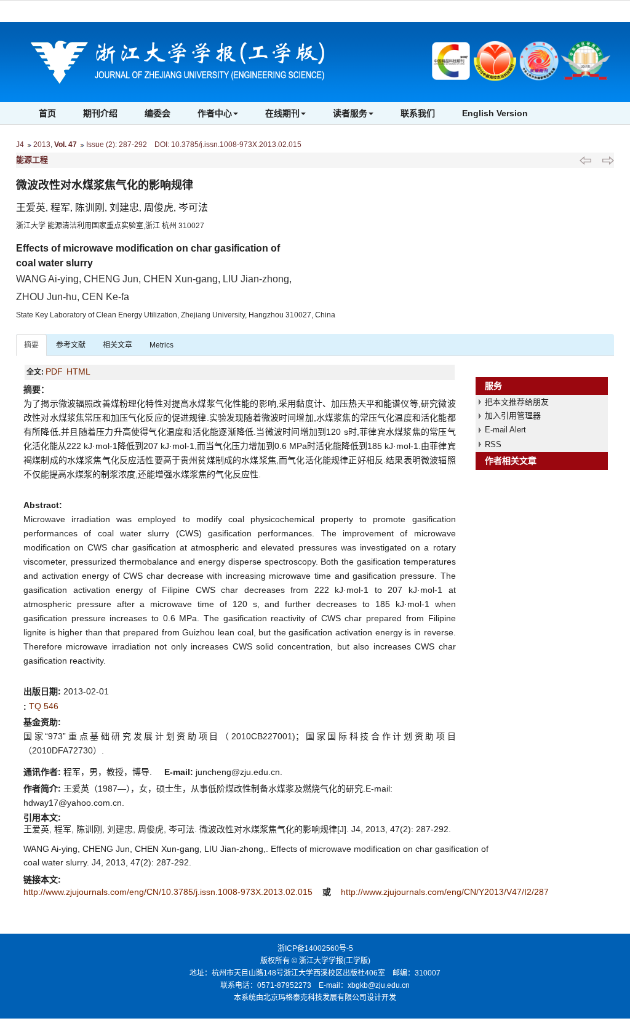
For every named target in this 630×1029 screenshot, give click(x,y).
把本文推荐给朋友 (517, 402)
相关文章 (117, 345)
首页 (47, 113)
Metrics (161, 345)
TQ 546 (43, 706)
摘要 (31, 345)
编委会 (157, 113)
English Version (495, 113)
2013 (41, 144)
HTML (78, 371)
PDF (54, 371)
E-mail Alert (505, 429)
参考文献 (71, 345)
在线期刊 (282, 113)
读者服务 (350, 113)
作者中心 (214, 113)
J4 (20, 144)
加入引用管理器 (513, 415)
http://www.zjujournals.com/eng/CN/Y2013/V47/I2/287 (445, 892)
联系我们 (418, 113)
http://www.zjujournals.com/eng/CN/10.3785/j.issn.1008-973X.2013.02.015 (169, 892)
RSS (493, 444)
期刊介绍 (100, 113)
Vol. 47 (65, 144)
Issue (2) (100, 144)
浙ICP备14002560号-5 (315, 948)
